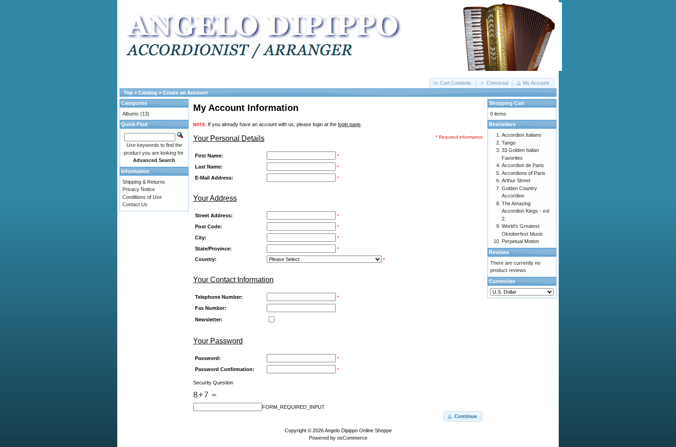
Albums (130, 113)
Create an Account (185, 92)
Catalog (147, 92)
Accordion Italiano (521, 135)
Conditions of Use (142, 197)
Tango (509, 142)
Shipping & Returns (143, 182)
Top (128, 92)
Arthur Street (516, 180)
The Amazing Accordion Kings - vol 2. (525, 211)
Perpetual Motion (520, 241)
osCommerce (352, 438)
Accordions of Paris (523, 173)
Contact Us (135, 204)
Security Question (213, 382)
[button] (453, 83)
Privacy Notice (138, 189)
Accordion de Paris (523, 165)
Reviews (499, 252)
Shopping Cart (506, 103)
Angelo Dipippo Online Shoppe (358, 430)
